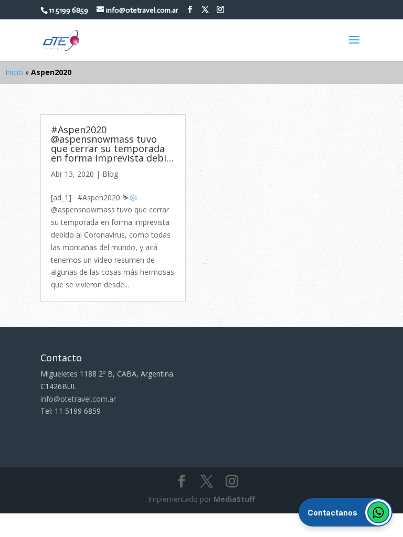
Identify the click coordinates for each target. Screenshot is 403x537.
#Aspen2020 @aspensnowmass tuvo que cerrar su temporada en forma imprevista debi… (112, 143)
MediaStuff (234, 499)
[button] (346, 512)
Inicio (14, 72)
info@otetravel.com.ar (78, 399)
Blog (110, 174)
